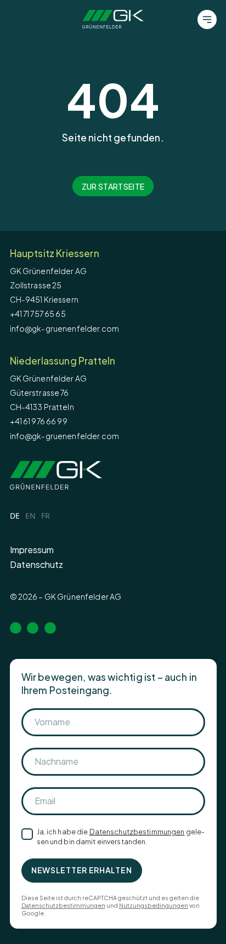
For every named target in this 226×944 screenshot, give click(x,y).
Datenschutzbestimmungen (137, 831)
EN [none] (30, 515)
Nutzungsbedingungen (153, 905)
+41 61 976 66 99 (38, 421)
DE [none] (15, 515)
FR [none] (45, 515)
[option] (30, 517)
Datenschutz (36, 564)
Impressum (32, 549)
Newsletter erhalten (81, 870)
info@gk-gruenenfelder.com (65, 328)
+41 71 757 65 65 (38, 314)
